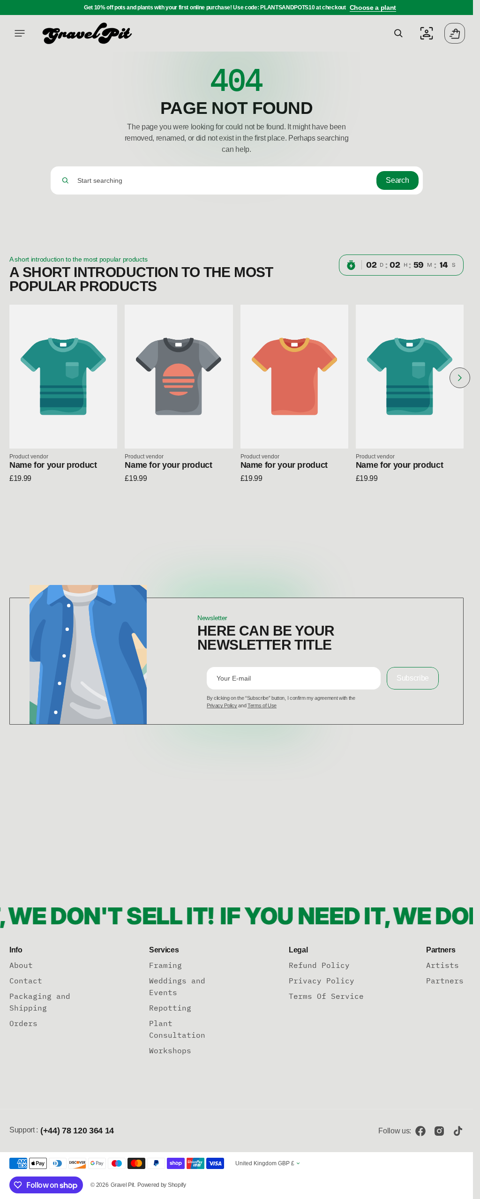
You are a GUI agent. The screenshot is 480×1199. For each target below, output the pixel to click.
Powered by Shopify (161, 1185)
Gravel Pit (122, 1185)
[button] (19, 33)
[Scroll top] (461, 1187)
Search (397, 180)
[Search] (65, 180)
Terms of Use (262, 705)
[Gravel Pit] (87, 33)
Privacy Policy (222, 705)
